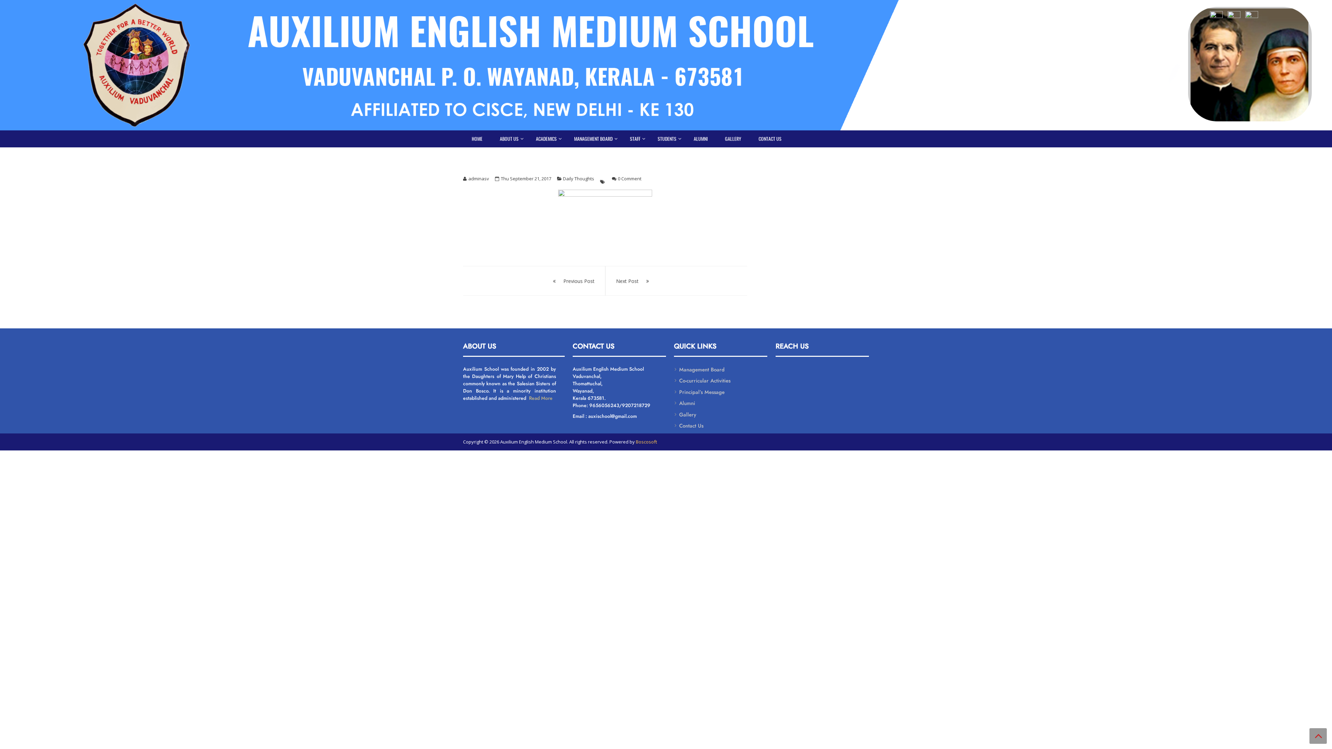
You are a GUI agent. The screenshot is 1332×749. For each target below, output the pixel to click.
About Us (509, 139)
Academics (546, 139)
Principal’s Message (702, 392)
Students (667, 139)
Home (477, 139)
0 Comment (629, 178)
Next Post (627, 281)
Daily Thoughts (578, 178)
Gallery (733, 139)
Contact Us (770, 139)
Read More (540, 398)
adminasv (478, 178)
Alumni (701, 139)
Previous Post (579, 281)
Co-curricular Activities (705, 381)
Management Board (593, 139)
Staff (635, 139)
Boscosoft (646, 442)
